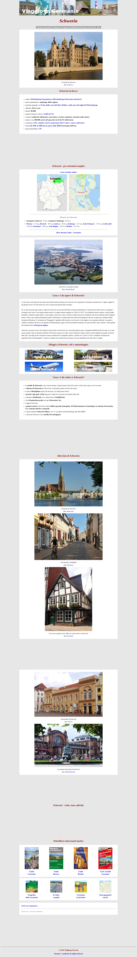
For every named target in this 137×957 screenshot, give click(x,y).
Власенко (70, 565)
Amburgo (71, 224)
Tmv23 (70, 721)
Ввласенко (70, 511)
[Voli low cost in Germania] (44, 371)
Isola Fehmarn (88, 224)
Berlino (69, 226)
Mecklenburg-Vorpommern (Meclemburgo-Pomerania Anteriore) (56, 99)
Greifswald (107, 224)
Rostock (43, 224)
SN (40, 129)
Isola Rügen (53, 226)
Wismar (29, 224)
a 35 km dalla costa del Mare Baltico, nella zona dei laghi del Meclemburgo (68, 105)
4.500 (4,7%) (49, 114)
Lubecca (57, 224)
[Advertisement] (68, 149)
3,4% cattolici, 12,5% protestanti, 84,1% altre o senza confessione (58, 123)
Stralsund (37, 226)
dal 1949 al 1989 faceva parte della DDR (45, 126)
